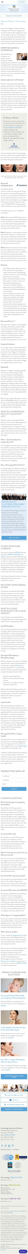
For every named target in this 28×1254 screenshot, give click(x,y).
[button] (2, 2)
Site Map (16, 1150)
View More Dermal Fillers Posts (14, 1076)
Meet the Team (14, 538)
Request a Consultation (14, 16)
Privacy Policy (6, 1150)
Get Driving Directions (15, 1105)
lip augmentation (17, 935)
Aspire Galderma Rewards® (14, 127)
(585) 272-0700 (10, 1135)
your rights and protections (15, 1211)
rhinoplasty (18, 665)
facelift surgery (22, 746)
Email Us (15, 1100)
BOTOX (17, 552)
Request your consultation (8, 961)
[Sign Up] (14, 789)
